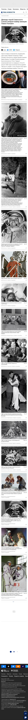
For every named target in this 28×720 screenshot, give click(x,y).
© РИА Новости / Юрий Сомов (6, 469)
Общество (9, 674)
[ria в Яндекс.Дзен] (8, 666)
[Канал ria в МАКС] (3, 666)
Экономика (15, 674)
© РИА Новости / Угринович (6, 366)
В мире (20, 674)
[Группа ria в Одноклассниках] (18, 666)
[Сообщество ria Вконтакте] (13, 666)
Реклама (11, 676)
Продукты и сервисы (19, 676)
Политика (3, 674)
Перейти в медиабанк (20, 43)
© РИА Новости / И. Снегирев (6, 206)
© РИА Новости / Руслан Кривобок (7, 99)
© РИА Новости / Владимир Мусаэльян (8, 496)
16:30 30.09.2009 (5, 15)
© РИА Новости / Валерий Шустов (7, 335)
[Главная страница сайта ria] (8, 12)
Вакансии (3, 681)
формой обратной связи (13, 703)
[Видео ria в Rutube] (23, 666)
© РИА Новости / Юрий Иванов (7, 417)
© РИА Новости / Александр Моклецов (8, 43)
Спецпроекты (4, 676)
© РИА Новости (4, 153)
